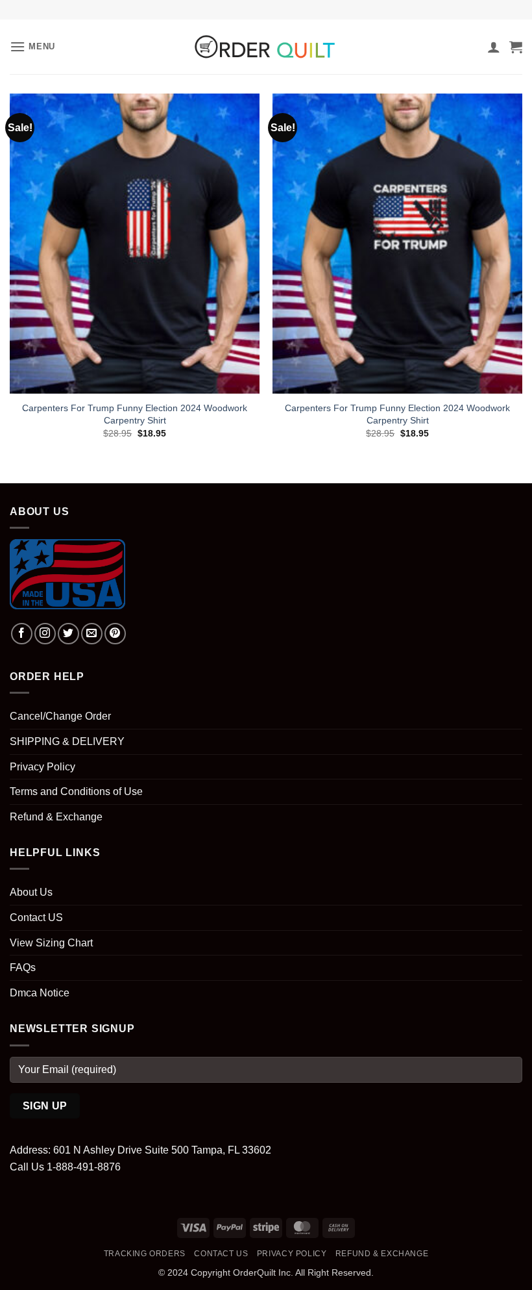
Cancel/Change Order (60, 716)
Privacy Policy (42, 766)
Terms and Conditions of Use (76, 791)
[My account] (493, 46)
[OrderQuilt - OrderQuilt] (266, 47)
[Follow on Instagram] (45, 633)
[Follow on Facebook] (21, 633)
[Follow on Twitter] (68, 633)
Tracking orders (145, 1253)
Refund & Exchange (56, 816)
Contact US (36, 917)
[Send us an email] (92, 633)
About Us (31, 892)
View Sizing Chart (51, 942)
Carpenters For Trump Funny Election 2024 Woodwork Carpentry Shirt (134, 414)
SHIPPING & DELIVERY (67, 741)
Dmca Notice (39, 992)
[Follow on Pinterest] (115, 633)
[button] (32, 46)
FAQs (23, 967)
